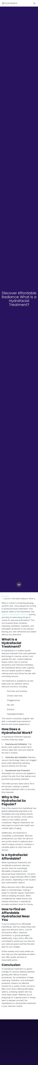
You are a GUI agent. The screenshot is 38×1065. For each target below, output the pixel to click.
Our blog (5, 596)
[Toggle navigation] (34, 3)
